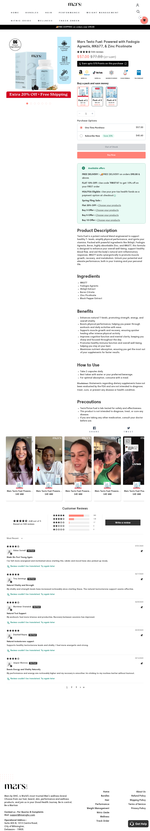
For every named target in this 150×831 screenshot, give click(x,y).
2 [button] (71, 687)
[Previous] (7, 70)
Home (106, 792)
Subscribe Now (92, 136)
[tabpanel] (38, 71)
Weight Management (98, 808)
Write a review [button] (123, 522)
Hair (107, 800)
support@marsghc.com (22, 815)
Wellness (104, 817)
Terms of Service (137, 804)
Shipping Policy (138, 800)
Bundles (105, 796)
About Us (141, 792)
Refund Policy (138, 796)
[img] (13, 547)
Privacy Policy (138, 808)
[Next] (70, 70)
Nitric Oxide (103, 813)
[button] (84, 52)
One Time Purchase (94, 127)
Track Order (102, 821)
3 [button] (76, 687)
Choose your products (109, 205)
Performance (102, 804)
